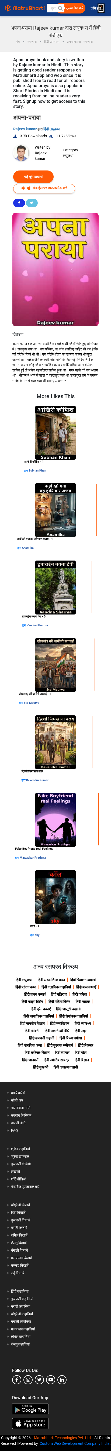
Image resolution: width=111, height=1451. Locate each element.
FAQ (14, 1130)
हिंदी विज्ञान (82, 1060)
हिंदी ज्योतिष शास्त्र (56, 1060)
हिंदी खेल (80, 1052)
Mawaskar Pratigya (33, 857)
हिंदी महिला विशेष (59, 1001)
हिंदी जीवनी (32, 1031)
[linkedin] (62, 1379)
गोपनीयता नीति (20, 1108)
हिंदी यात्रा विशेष (32, 1001)
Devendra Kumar (37, 780)
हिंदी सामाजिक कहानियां (38, 1016)
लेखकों (15, 1171)
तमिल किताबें (19, 1235)
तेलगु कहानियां (20, 1344)
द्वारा (26, 470)
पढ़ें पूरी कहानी (33, 177)
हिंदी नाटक (83, 1001)
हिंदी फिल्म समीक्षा (71, 1038)
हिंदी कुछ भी (40, 1067)
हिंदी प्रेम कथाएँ (41, 1009)
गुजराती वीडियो (21, 1164)
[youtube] (50, 1379)
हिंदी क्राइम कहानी (66, 1067)
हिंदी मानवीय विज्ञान (32, 1023)
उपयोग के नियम (21, 1115)
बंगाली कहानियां (21, 1321)
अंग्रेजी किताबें (20, 1205)
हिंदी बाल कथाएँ (86, 987)
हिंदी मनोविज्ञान (59, 1023)
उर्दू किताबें (17, 1273)
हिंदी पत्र (80, 1031)
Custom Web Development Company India (75, 1443)
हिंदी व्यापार (62, 1052)
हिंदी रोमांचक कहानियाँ (73, 1016)
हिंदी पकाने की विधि (57, 1031)
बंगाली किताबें (19, 1250)
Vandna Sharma (37, 625)
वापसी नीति (18, 1123)
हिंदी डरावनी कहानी (41, 1038)
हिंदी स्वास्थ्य (83, 1023)
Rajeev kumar (25, 129)
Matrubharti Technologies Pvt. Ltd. (63, 1438)
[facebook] (16, 1379)
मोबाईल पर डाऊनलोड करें (49, 188)
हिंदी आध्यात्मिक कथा (51, 980)
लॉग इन (96, 8)
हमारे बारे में (18, 1093)
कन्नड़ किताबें (20, 1265)
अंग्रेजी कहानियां (22, 1314)
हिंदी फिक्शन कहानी (83, 980)
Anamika (28, 548)
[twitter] (39, 1379)
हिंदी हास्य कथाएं (35, 994)
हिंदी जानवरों (30, 1060)
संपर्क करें (17, 1100)
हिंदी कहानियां (20, 1291)
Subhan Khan (37, 470)
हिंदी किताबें (18, 1212)
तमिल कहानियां (20, 1336)
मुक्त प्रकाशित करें (71, 8)
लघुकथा (68, 155)
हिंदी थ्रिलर (85, 1045)
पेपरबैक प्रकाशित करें (25, 1186)
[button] (60, 8)
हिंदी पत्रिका (59, 994)
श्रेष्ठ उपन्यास (20, 1156)
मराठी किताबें (19, 1227)
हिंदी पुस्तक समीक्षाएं (60, 1045)
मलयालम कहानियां (23, 1329)
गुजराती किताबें (20, 1220)
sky (37, 935)
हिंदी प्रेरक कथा (25, 987)
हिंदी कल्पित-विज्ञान (37, 1052)
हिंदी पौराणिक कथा (30, 1045)
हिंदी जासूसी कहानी (68, 1009)
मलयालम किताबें (21, 1258)
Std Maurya (31, 703)
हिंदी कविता (79, 994)
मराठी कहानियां (20, 1306)
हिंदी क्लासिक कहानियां (56, 987)
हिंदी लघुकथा (51, 129)
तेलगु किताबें (19, 1243)
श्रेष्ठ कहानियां (20, 1149)
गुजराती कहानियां (22, 1299)
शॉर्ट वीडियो (18, 1179)
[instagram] (28, 1379)
